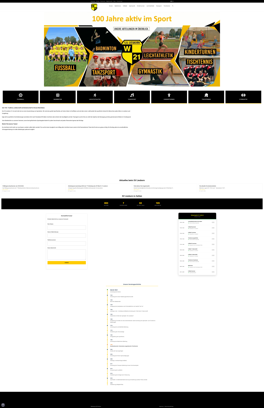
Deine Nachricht (52, 248)
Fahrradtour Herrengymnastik (142, 186)
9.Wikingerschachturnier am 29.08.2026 (13, 186)
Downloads (93, 1)
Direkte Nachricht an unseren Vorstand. (58, 219)
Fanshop (97, 1)
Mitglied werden (109, 1)
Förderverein (102, 1)
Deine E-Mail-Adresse (53, 232)
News (115, 1)
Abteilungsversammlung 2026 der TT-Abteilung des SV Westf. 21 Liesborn (88, 186)
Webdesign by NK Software (96, 406)
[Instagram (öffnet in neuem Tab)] (172, 1)
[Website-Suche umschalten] (172, 5)
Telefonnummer (52, 240)
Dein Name (50, 224)
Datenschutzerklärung (169, 406)
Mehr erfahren (5, 189)
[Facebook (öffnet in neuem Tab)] (171, 1)
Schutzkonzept (119, 1)
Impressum (161, 406)
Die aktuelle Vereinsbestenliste (207, 186)
